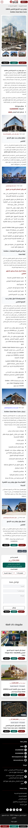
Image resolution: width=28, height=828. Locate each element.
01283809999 (14, 108)
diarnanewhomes (18, 760)
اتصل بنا (22, 63)
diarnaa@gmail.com (18, 757)
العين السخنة (23, 804)
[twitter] (17, 810)
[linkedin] (14, 810)
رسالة (5, 63)
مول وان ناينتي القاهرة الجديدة (11, 134)
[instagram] (11, 810)
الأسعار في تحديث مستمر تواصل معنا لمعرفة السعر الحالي (14, 565)
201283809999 (19, 750)
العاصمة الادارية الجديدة (20, 793)
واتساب (13, 63)
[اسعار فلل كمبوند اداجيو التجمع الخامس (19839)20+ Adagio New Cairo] (14, 646)
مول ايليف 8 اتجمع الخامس (10, 517)
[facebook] (20, 810)
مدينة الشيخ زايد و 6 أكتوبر (20, 802)
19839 (23, 2)
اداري (24, 551)
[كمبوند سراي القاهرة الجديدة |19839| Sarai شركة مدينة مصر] (14, 681)
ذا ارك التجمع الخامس (11, 186)
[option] (14, 33)
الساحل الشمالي (22, 799)
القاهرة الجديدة (23, 796)
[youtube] (7, 810)
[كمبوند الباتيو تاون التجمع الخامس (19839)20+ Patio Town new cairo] (14, 717)
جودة (12, 821)
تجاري (19, 551)
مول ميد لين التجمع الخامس (11, 407)
